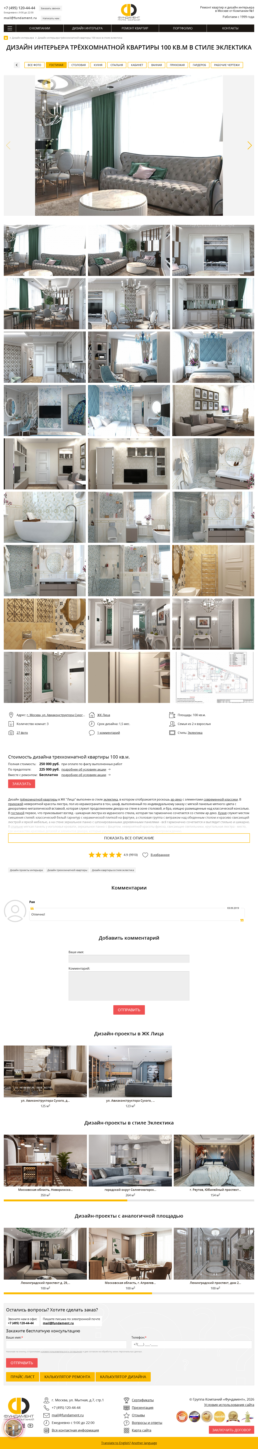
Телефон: (139, 1337)
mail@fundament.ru (20, 18)
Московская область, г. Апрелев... (130, 1283)
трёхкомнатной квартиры (38, 799)
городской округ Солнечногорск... (130, 1190)
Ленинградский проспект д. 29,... (45, 1283)
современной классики (221, 799)
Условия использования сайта (229, 1404)
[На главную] (6, 38)
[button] (249, 145)
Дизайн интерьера (87, 28)
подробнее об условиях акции (83, 769)
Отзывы (138, 1415)
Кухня (222, 813)
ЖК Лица (103, 715)
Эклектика (195, 733)
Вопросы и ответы (147, 1422)
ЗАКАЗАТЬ (21, 783)
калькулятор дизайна (123, 1376)
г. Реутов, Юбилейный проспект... (215, 1190)
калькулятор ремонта (67, 1376)
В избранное (160, 855)
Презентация (142, 1407)
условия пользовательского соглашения (61, 1351)
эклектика (111, 799)
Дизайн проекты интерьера (26, 870)
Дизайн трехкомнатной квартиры (67, 870)
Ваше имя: (76, 952)
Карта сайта (141, 1430)
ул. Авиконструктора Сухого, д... (45, 1100)
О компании (39, 28)
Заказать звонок (50, 8)
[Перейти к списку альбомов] (17, 65)
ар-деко (176, 799)
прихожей (15, 804)
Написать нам (51, 18)
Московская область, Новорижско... (45, 1190)
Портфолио (182, 28)
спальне (17, 826)
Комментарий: (79, 968)
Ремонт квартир (135, 28)
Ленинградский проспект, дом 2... (215, 1283)
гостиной (17, 813)
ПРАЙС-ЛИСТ (23, 1376)
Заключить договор (231, 1430)
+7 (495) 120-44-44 (19, 8)
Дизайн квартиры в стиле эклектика (113, 870)
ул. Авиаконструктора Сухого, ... (130, 1100)
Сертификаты (143, 1400)
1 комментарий (108, 733)
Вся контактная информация (75, 1430)
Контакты (230, 28)
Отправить (129, 1010)
